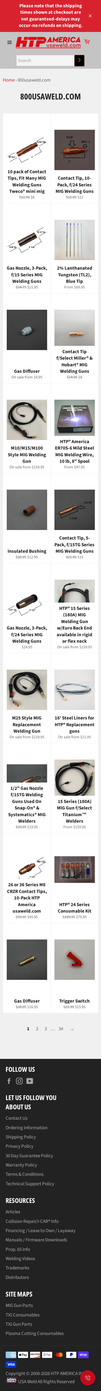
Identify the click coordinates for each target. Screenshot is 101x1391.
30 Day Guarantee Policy (29, 1155)
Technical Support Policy (30, 1184)
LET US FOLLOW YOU (31, 1097)
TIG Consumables (23, 1315)
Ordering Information (26, 1127)
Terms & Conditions (24, 1174)
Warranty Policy (21, 1165)
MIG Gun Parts (19, 1305)
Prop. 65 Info (18, 1249)
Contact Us (16, 1118)
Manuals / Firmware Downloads (36, 1240)
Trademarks (17, 1268)
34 (61, 1029)
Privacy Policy (19, 1146)
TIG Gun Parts (19, 1324)
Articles (13, 1212)
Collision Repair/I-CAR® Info (32, 1221)
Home (9, 80)
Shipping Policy (21, 1137)
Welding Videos (20, 1258)
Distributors (17, 1277)
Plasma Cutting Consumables (35, 1333)
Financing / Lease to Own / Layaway (40, 1230)
